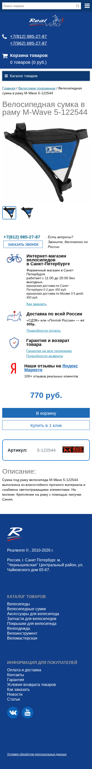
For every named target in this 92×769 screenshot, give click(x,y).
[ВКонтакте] (13, 712)
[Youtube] (27, 712)
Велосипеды (18, 604)
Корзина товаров (29, 55)
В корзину (46, 413)
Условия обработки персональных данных (36, 754)
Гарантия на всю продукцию (49, 351)
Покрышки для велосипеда (31, 623)
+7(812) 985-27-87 (28, 36)
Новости (15, 694)
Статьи (13, 699)
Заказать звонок (23, 244)
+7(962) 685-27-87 (28, 43)
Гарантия (15, 680)
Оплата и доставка (24, 670)
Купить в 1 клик (46, 425)
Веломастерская (22, 638)
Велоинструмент (22, 633)
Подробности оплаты (43, 330)
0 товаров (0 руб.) (28, 62)
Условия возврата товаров (31, 685)
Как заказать (36, 304)
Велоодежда (18, 628)
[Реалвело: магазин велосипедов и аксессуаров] (46, 25)
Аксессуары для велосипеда (33, 614)
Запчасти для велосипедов (31, 619)
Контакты (15, 675)
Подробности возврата (44, 356)
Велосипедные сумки (26, 609)
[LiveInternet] (11, 747)
